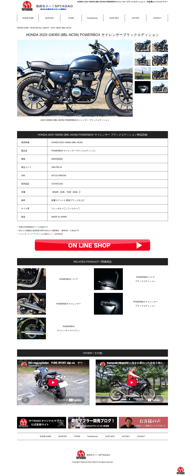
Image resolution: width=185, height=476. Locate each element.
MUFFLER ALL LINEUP (39, 28)
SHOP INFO (114, 18)
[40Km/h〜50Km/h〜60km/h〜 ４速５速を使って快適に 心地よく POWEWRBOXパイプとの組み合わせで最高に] (160, 60)
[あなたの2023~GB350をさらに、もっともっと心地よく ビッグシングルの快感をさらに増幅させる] (143, 46)
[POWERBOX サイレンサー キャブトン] (68, 338)
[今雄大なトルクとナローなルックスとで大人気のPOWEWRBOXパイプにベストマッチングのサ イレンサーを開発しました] (160, 46)
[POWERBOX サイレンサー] (68, 314)
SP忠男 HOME (28, 18)
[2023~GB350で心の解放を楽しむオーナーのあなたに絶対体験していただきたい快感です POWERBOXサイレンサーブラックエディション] (160, 87)
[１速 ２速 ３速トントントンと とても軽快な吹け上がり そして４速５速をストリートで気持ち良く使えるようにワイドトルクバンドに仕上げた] (143, 60)
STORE (71, 18)
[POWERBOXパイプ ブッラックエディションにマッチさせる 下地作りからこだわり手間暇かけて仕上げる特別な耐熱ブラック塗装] (143, 87)
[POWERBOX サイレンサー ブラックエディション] (145, 314)
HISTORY (135, 18)
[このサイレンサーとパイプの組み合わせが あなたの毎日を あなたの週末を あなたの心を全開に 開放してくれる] (160, 73)
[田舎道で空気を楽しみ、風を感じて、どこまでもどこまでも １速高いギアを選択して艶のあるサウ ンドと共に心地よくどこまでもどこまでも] (143, 73)
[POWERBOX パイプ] (68, 289)
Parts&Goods (92, 18)
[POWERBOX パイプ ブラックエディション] (145, 289)
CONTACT (157, 18)
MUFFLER (49, 18)
